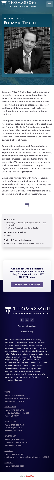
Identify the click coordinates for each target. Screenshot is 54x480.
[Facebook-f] (22, 320)
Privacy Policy (27, 331)
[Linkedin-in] (27, 320)
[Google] (32, 320)
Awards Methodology (27, 326)
